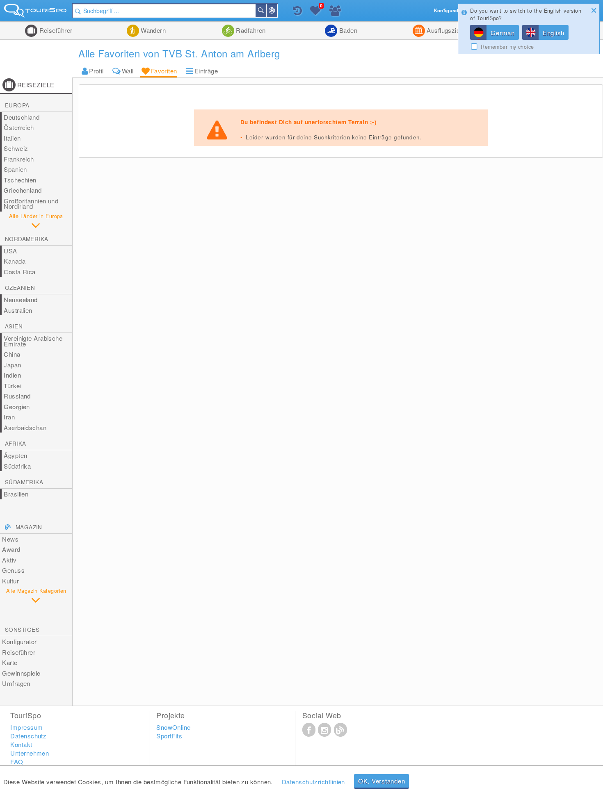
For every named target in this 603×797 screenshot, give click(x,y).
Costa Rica (20, 271)
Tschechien (20, 179)
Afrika (15, 443)
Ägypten (15, 455)
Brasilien (16, 494)
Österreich (19, 127)
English (553, 32)
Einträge (206, 70)
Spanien (15, 169)
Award (11, 549)
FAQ (16, 761)
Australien (18, 310)
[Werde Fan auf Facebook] (308, 729)
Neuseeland (21, 299)
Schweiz (16, 148)
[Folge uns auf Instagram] (324, 729)
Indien (12, 375)
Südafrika (17, 466)
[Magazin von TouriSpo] (340, 729)
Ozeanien (20, 287)
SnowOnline (173, 727)
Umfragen (16, 683)
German (503, 32)
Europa (17, 105)
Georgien (17, 406)
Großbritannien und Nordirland (31, 203)
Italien (12, 138)
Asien (14, 326)
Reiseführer (54, 30)
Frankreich (19, 159)
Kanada (14, 261)
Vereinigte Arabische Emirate (33, 341)
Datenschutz (28, 735)
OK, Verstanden (381, 781)
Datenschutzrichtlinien (313, 781)
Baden (347, 30)
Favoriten (164, 70)
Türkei (12, 385)
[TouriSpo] (36, 12)
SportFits (169, 735)
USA (10, 250)
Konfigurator (19, 641)
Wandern (152, 30)
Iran (9, 416)
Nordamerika (26, 239)
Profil (96, 70)
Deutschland (21, 117)
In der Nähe (276, 10)
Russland (17, 396)
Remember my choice (507, 46)
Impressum (26, 727)
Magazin (29, 527)
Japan (12, 364)
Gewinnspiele (21, 673)
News (10, 539)
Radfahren (250, 30)
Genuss (13, 570)
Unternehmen (29, 753)
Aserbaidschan (25, 427)
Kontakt (21, 744)
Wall (128, 70)
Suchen (265, 11)
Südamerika (24, 482)
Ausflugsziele (445, 30)
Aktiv (9, 560)
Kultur (10, 580)
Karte (9, 662)
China (12, 354)
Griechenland (22, 190)
